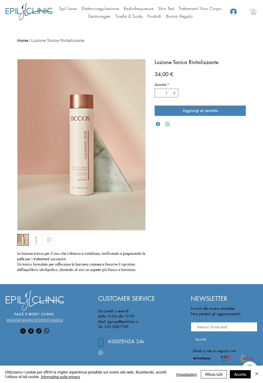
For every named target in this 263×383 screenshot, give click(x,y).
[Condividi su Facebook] (158, 124)
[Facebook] (31, 331)
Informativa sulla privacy (60, 376)
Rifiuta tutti (213, 374)
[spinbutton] (166, 93)
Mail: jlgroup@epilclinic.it (118, 321)
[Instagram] (23, 331)
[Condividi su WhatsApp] (168, 124)
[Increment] (174, 93)
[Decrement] (158, 93)
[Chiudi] (257, 374)
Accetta (240, 374)
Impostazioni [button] (186, 374)
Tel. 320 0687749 (113, 326)
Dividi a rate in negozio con (214, 350)
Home (22, 40)
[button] (253, 12)
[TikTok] (39, 331)
